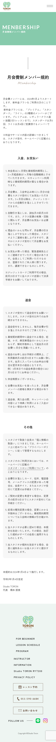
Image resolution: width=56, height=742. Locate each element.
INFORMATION (23, 664)
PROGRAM (22, 651)
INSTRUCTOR (22, 658)
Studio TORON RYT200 (28, 671)
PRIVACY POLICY (24, 677)
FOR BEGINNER (25, 638)
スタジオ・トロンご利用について (26, 468)
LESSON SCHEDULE (28, 644)
